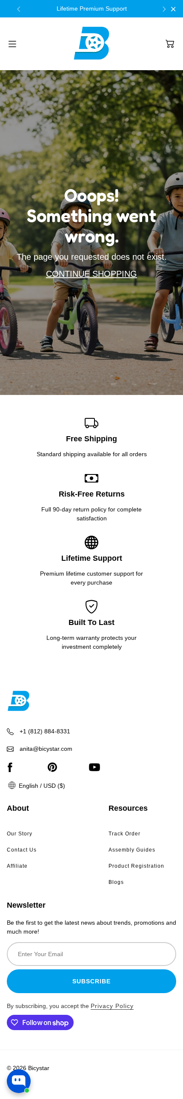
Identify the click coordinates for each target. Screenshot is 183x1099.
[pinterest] (52, 767)
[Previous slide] (19, 8)
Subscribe (91, 981)
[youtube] (94, 767)
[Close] (173, 9)
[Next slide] (164, 8)
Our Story (19, 834)
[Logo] (91, 44)
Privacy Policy (112, 1005)
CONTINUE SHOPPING (91, 273)
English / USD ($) (41, 785)
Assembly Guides (132, 850)
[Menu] (12, 44)
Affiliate (17, 866)
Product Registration (136, 866)
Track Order (124, 834)
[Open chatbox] (19, 1081)
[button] (170, 44)
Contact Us (22, 850)
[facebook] (9, 767)
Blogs (116, 882)
